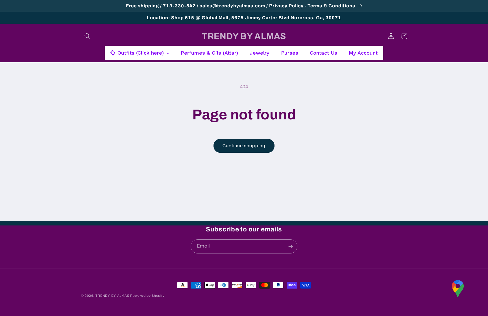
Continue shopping (244, 145)
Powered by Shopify (147, 295)
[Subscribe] (290, 246)
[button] (87, 36)
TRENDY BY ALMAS (112, 295)
